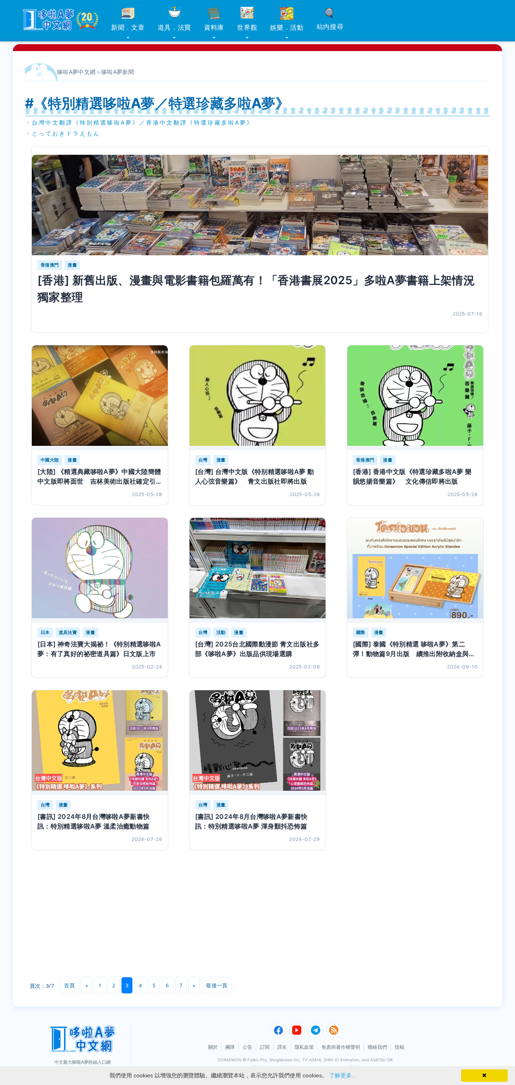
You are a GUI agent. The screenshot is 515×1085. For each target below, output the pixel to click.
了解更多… (343, 1075)
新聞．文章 (128, 27)
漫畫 (72, 265)
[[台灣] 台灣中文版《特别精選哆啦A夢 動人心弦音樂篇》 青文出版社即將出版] (257, 397)
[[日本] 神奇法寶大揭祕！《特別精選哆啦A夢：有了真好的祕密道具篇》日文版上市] (100, 570)
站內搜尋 (330, 27)
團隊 (230, 1047)
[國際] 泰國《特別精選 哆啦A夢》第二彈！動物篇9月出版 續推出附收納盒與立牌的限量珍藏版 (414, 649)
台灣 (203, 460)
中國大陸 (50, 460)
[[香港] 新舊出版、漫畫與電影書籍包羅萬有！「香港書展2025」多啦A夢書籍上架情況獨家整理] (260, 205)
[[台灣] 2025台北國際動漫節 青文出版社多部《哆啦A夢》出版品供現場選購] (257, 570)
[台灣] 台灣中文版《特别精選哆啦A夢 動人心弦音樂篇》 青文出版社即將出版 (254, 476)
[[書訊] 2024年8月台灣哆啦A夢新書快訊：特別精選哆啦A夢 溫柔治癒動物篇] (100, 742)
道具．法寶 (175, 27)
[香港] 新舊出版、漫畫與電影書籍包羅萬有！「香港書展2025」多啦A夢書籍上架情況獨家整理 (256, 288)
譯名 (282, 1047)
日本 (45, 632)
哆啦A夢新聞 (117, 71)
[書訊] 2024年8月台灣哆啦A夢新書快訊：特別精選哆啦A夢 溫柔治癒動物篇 (93, 821)
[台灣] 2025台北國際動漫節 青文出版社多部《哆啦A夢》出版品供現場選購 (257, 649)
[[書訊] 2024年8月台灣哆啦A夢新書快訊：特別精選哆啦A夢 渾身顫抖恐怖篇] (257, 742)
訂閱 (265, 1047)
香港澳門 (50, 265)
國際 (360, 632)
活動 (221, 632)
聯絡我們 (377, 1047)
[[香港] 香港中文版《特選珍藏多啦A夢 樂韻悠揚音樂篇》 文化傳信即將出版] (415, 397)
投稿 (399, 1047)
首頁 (69, 985)
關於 (213, 1047)
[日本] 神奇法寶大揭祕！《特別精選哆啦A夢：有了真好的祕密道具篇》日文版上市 (99, 649)
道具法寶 (68, 632)
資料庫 (214, 27)
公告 (247, 1047)
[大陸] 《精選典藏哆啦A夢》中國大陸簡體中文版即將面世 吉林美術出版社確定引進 (99, 477)
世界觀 (247, 27)
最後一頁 (216, 985)
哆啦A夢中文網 (76, 71)
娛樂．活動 (287, 27)
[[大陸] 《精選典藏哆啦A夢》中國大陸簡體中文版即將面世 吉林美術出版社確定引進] (100, 397)
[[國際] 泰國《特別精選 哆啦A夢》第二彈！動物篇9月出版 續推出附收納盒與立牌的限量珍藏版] (415, 570)
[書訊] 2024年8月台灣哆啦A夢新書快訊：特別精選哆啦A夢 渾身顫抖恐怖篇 (251, 821)
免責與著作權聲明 (340, 1047)
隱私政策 (304, 1047)
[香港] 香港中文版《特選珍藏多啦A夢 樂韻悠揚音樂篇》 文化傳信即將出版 (412, 476)
